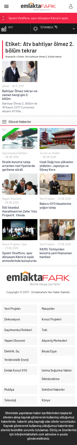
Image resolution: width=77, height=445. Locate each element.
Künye (46, 400)
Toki (44, 330)
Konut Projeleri (11, 244)
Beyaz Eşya (49, 351)
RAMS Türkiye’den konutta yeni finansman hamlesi (56, 253)
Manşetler (48, 308)
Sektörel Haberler (53, 389)
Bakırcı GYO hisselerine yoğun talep (55, 205)
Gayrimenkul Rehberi (14, 153)
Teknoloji (10, 400)
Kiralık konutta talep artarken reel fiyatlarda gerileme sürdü (18, 165)
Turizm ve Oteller (50, 153)
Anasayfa (10, 56)
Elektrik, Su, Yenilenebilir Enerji (16, 355)
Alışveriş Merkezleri (54, 340)
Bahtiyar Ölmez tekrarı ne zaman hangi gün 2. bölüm (19, 94)
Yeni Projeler (47, 198)
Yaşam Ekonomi (11, 198)
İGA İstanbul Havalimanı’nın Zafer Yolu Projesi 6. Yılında (19, 211)
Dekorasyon (12, 319)
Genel (5, 86)
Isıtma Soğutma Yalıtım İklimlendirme (57, 375)
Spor (24, 244)
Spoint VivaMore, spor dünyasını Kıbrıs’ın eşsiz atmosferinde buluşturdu (19, 257)
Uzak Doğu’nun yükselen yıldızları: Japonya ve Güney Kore (56, 165)
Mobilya (9, 389)
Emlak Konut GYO (15, 370)
